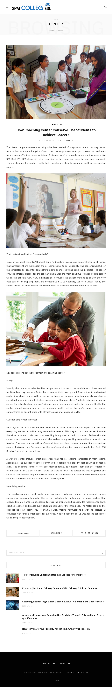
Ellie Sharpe (24, 533)
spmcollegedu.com (77, 672)
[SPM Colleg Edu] (31, 7)
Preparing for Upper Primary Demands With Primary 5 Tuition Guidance (60, 588)
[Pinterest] (92, 533)
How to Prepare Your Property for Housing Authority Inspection (56, 628)
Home (51, 31)
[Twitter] (89, 533)
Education (57, 125)
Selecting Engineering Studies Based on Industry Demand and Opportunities (63, 601)
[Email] (97, 533)
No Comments (66, 140)
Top (57, 681)
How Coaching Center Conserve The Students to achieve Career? (56, 132)
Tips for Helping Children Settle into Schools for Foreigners (54, 574)
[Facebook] (85, 533)
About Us (65, 663)
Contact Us (48, 663)
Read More (56, 533)
